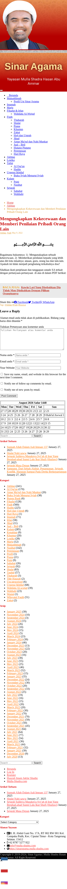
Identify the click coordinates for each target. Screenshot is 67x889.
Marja (10, 107)
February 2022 (15, 710)
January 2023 (14, 676)
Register (11, 775)
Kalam (10, 178)
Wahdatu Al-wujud (17, 587)
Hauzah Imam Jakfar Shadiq (22, 778)
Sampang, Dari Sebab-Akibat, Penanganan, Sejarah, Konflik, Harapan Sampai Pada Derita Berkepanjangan (36, 470)
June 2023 (12, 661)
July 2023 (12, 657)
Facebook (22, 302)
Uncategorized (15, 581)
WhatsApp (48, 302)
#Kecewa (22, 305)
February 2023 (15, 673)
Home (10, 202)
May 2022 (12, 701)
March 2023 (13, 670)
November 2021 (16, 719)
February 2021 (15, 747)
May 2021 (12, 738)
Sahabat (18, 190)
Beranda (13, 95)
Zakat (17, 132)
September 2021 (16, 725)
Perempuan (20, 150)
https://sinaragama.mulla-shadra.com (29, 848)
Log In (10, 772)
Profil (10, 554)
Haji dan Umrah (22, 135)
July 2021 (12, 732)
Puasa (17, 126)
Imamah (11, 104)
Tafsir (10, 163)
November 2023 (16, 648)
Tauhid (10, 572)
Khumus (18, 129)
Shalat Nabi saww (17, 453)
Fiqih (10, 116)
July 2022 (12, 695)
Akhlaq (11, 157)
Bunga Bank (14, 498)
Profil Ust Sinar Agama (26, 101)
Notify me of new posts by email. (22, 389)
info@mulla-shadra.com (23, 845)
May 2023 (12, 664)
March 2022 (13, 707)
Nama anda (7, 355)
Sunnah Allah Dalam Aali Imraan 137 (27, 447)
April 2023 (13, 667)
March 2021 (13, 744)
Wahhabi (18, 194)
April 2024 (13, 633)
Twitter (35, 302)
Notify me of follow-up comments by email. (28, 383)
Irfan (9, 520)
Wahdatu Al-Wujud (24, 113)
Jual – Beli (19, 144)
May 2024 (12, 630)
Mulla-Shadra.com (17, 781)
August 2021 (14, 728)
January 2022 (14, 713)
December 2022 (15, 679)
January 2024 (14, 642)
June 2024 (12, 627)
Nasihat (18, 184)
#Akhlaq (8, 305)
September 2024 (16, 617)
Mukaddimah (14, 98)
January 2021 (14, 750)
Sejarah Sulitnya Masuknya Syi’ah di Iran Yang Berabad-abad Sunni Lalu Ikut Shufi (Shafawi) (32, 458)
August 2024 (14, 620)
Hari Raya (19, 153)
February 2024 (15, 639)
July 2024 (12, 624)
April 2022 (13, 704)
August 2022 (14, 691)
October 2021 (14, 722)
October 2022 (14, 685)
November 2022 (16, 682)
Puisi (16, 181)
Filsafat (11, 501)
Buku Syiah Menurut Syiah (28, 175)
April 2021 (13, 741)
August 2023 (14, 654)
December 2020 (15, 753)
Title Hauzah (14, 578)
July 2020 (12, 756)
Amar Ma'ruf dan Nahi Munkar (31, 141)
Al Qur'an (19, 166)
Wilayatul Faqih (15, 597)
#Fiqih (15, 305)
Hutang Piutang (22, 147)
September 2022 (16, 688)
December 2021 (15, 716)
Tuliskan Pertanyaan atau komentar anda (22, 326)
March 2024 (13, 636)
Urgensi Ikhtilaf (15, 172)
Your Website (7, 367)
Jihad (16, 138)
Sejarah (11, 187)
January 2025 (14, 611)
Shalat (17, 123)
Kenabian (12, 532)
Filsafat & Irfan (15, 110)
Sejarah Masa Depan (18, 465)
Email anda (7, 361)
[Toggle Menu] (1, 90)
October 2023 (14, 651)
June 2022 (12, 698)
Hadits (17, 169)
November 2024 (16, 614)
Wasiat (10, 594)
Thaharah (19, 119)
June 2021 (12, 735)
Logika (11, 160)
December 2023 (15, 645)
